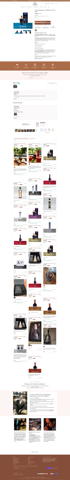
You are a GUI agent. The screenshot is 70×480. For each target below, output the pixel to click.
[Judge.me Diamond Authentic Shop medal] (41, 129)
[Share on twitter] (15, 98)
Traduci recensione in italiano (33, 171)
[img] (26, 123)
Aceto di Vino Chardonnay (47, 193)
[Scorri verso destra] (32, 32)
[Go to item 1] (15, 86)
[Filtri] (50, 83)
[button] (14, 3)
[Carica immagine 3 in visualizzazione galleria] (25, 32)
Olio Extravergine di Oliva (16, 462)
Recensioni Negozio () (32, 138)
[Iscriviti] (41, 78)
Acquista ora (43, 23)
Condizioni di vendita (30, 461)
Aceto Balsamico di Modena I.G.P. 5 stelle (34, 143)
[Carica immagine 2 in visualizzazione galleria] (21, 32)
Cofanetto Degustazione (16, 461)
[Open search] (48, 83)
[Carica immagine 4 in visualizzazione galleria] (29, 32)
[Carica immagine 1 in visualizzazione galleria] (17, 32)
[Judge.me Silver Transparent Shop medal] (45, 129)
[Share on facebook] (14, 98)
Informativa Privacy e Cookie (31, 462)
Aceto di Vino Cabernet (17, 182)
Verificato (47, 132)
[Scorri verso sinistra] (14, 32)
